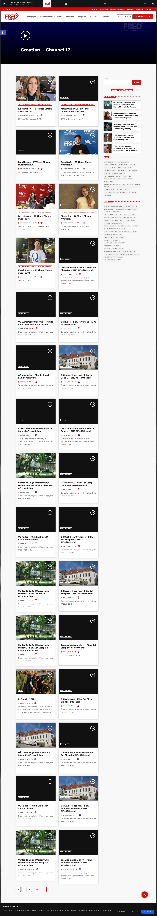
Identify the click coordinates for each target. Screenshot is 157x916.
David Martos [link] (132, 170)
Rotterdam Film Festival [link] (112, 246)
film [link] (125, 176)
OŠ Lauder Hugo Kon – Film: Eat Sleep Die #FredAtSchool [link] (34, 753)
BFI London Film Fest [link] (111, 218)
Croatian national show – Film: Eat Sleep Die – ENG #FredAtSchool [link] (78, 268)
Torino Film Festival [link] (111, 192)
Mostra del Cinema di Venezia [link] (114, 243)
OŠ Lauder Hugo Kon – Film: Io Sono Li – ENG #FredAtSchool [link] (76, 376)
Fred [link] (129, 176)
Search (106, 78)
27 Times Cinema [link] (109, 162)
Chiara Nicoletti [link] (110, 170)
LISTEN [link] (6, 9)
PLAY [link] (127, 16)
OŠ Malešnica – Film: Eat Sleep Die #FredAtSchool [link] (76, 700)
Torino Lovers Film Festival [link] (129, 254)
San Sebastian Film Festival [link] (114, 249)
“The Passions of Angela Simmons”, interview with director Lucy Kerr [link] (123, 137)
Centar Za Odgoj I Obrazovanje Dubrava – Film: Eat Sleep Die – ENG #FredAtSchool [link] (34, 648)
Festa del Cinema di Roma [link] (113, 176)
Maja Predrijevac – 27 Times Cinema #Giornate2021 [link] (75, 110)
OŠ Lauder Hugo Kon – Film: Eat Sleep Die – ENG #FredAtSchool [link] (77, 592)
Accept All (148, 911)
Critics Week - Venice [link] (127, 220)
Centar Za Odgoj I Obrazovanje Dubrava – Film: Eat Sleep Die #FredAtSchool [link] (33, 862)
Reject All (134, 911)
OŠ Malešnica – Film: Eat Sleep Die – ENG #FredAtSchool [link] (76, 484)
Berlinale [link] (133, 165)
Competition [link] (122, 170)
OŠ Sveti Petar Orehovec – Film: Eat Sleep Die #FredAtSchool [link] (77, 753)
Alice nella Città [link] (123, 162)
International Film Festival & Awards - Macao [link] (120, 232)
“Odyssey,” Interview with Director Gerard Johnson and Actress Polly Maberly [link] (125, 126)
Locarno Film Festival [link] (112, 240)
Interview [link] (21, 97)
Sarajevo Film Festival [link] (112, 251)
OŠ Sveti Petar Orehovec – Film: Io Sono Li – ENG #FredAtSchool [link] (35, 323)
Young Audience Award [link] (112, 260)
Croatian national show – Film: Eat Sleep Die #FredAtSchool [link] (78, 646)
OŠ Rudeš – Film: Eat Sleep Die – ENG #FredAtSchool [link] (35, 538)
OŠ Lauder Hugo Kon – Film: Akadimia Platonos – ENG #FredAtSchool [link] (75, 808)
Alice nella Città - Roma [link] (112, 212)
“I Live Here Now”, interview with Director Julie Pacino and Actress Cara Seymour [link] (125, 116)
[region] (78, 909)
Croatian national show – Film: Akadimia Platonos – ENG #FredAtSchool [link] (76, 862)
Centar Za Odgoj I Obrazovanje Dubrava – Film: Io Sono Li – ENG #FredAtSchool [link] (35, 485)
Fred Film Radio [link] (109, 179)
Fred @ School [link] (66, 259)
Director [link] (107, 173)
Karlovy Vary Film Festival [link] (113, 237)
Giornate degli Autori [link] (124, 179)
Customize (121, 911)
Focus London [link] (133, 226)
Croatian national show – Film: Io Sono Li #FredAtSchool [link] (35, 429)
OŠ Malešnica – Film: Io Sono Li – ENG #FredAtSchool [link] (35, 376)
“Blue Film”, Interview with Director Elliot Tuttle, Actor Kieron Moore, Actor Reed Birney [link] (124, 106)
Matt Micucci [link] (108, 182)
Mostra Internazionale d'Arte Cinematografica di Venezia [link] (122, 186)
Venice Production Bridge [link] (113, 257)
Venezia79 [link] (107, 195)
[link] (3, 32)
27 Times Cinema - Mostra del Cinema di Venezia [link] (35, 104)
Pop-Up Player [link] (143, 16)
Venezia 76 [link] (123, 192)
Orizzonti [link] (120, 189)
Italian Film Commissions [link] (113, 235)
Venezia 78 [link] (132, 192)
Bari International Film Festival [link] (115, 215)
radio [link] (127, 189)
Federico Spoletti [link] (118, 173)
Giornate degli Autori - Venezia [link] (115, 229)
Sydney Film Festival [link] (129, 251)
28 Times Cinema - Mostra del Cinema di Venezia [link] (78, 104)
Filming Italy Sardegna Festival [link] (115, 226)
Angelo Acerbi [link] (123, 165)
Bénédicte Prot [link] (109, 168)
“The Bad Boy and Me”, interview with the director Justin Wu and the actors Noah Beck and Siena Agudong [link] (126, 149)
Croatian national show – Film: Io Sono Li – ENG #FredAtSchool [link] (77, 429)
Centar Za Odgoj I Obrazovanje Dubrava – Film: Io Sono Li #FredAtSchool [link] (33, 594)
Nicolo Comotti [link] (109, 189)
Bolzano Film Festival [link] (127, 218)
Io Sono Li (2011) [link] (26, 699)
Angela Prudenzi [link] (110, 165)
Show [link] (20, 636)
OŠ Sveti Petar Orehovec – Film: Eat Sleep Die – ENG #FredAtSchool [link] (77, 539)
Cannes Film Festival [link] (124, 168)
